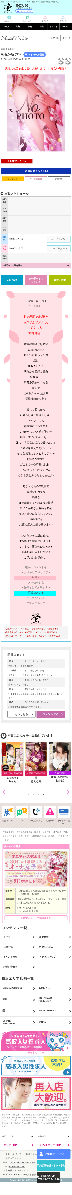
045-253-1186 (17, 1166)
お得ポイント (9, 21)
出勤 (18, 26)
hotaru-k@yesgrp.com (22, 1162)
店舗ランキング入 (18, 161)
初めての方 (27, 21)
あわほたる (44, 987)
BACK (55, 38)
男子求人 (63, 21)
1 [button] (29, 794)
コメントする (51, 714)
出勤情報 (44, 936)
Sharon (9, 1022)
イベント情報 (10, 956)
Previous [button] (4, 792)
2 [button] (34, 794)
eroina (42, 1021)
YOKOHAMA (45, 999)
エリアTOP (10, 1145)
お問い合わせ (10, 966)
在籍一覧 (8, 946)
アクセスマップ (47, 956)
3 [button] (39, 794)
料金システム (46, 946)
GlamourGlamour (12, 987)
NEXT (65, 38)
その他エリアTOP (50, 1145)
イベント (54, 26)
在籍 (30, 26)
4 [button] (44, 794)
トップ (6, 26)
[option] (12, 763)
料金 (42, 26)
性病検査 (42, 1136)
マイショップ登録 (25, 11)
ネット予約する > (59, 239)
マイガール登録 (36, 54)
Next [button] (68, 792)
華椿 (5, 999)
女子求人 (45, 21)
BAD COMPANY (47, 1010)
